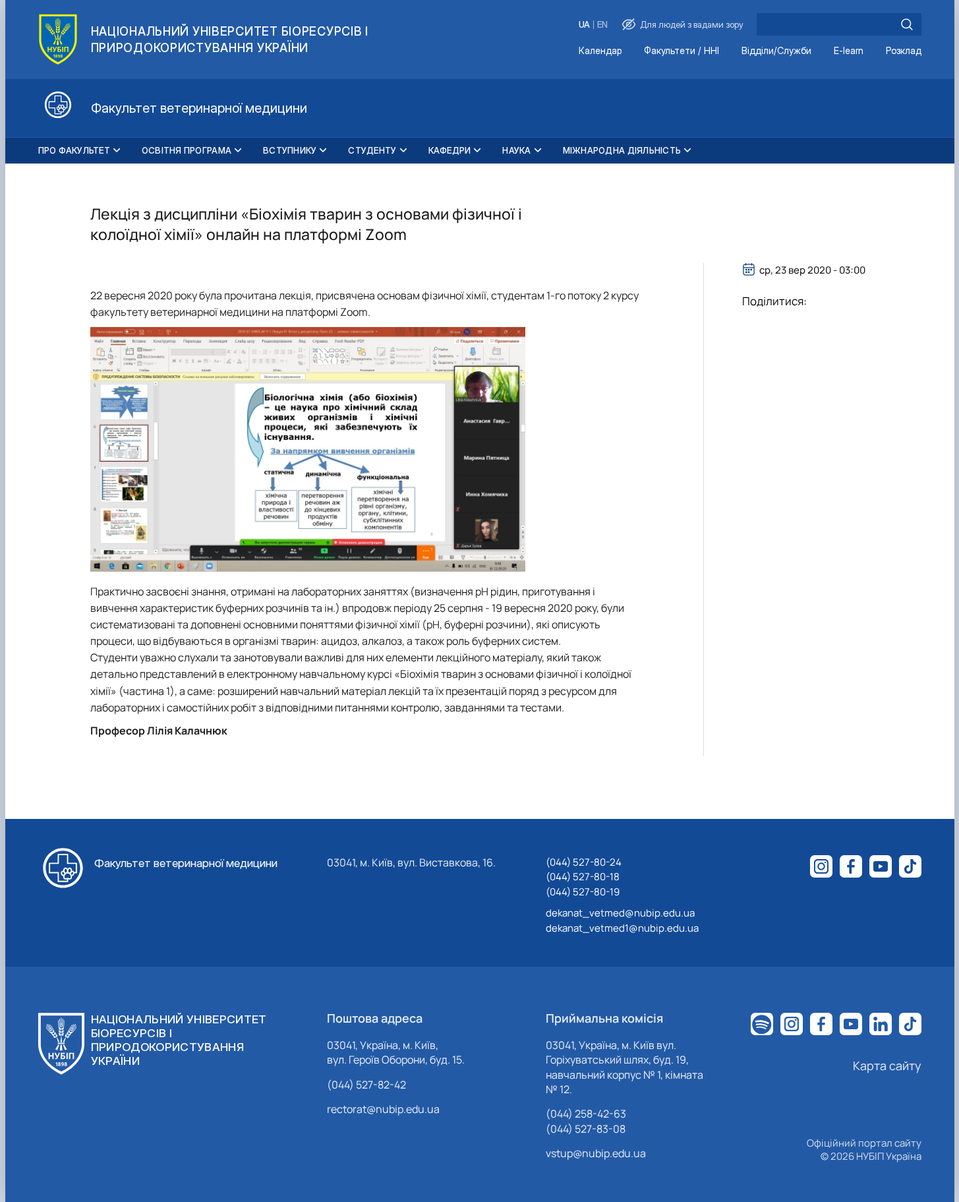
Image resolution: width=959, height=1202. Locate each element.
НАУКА (516, 150)
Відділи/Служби (776, 51)
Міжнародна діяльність (622, 150)
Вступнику (289, 150)
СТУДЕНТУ (372, 150)
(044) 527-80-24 (584, 862)
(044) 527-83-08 (585, 1129)
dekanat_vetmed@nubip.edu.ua (620, 913)
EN (602, 24)
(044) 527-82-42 (366, 1084)
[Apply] (906, 24)
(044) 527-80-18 (583, 877)
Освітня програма (186, 150)
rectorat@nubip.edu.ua (383, 1109)
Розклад (903, 51)
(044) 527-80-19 (583, 892)
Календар (600, 51)
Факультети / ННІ (681, 51)
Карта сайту (887, 1065)
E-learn (848, 51)
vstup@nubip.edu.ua (596, 1153)
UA (584, 24)
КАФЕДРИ (449, 150)
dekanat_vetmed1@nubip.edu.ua (622, 928)
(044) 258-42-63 (586, 1113)
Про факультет (74, 150)
